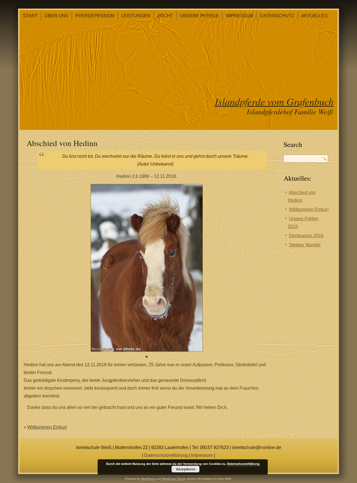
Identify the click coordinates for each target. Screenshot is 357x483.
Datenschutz (277, 15)
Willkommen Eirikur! (47, 427)
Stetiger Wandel (304, 244)
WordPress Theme (173, 478)
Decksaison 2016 (306, 235)
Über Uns (56, 15)
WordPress (148, 478)
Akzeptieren (185, 469)
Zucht (165, 15)
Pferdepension (94, 15)
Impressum (239, 15)
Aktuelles (314, 15)
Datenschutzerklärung (166, 455)
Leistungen (135, 15)
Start (30, 15)
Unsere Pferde (199, 15)
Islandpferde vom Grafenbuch (274, 101)
